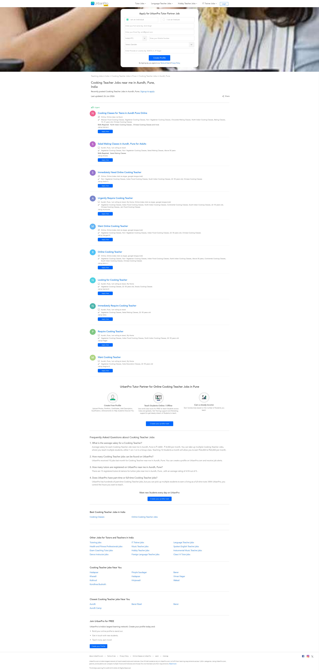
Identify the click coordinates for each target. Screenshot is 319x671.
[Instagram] (308, 657)
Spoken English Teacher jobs (186, 546)
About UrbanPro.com (96, 656)
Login (224, 4)
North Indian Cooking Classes (121, 125)
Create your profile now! (159, 423)
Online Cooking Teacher (110, 252)
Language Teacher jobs (183, 542)
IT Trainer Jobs (208, 3)
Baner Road (137, 604)
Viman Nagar (179, 576)
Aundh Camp (96, 608)
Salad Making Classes (118, 153)
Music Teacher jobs (140, 546)
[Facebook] (303, 657)
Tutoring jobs (95, 542)
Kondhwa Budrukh (98, 584)
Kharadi (93, 576)
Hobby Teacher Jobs (186, 3)
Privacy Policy (124, 656)
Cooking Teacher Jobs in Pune (124, 76)
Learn (157, 656)
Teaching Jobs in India (100, 76)
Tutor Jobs (139, 3)
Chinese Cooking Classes (142, 125)
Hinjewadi (136, 580)
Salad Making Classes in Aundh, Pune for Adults (122, 143)
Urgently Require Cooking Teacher (115, 198)
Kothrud (93, 580)
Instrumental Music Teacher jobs (187, 550)
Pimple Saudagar (139, 572)
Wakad (176, 580)
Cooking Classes (97, 517)
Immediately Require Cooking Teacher (117, 305)
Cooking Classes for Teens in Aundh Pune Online (122, 113)
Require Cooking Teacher (110, 331)
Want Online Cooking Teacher (113, 226)
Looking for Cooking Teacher (112, 280)
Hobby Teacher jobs (140, 550)
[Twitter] (312, 657)
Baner (176, 572)
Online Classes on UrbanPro (142, 656)
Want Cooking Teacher (109, 357)
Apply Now (105, 131)
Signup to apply (147, 91)
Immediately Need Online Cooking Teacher (119, 172)
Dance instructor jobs (99, 554)
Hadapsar (94, 572)
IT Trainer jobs (138, 542)
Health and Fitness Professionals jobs (106, 546)
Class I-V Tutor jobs (181, 554)
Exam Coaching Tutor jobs (101, 550)
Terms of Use (111, 656)
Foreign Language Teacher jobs (145, 554)
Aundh (93, 604)
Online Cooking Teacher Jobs (145, 517)
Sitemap (165, 656)
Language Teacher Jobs (161, 3)
